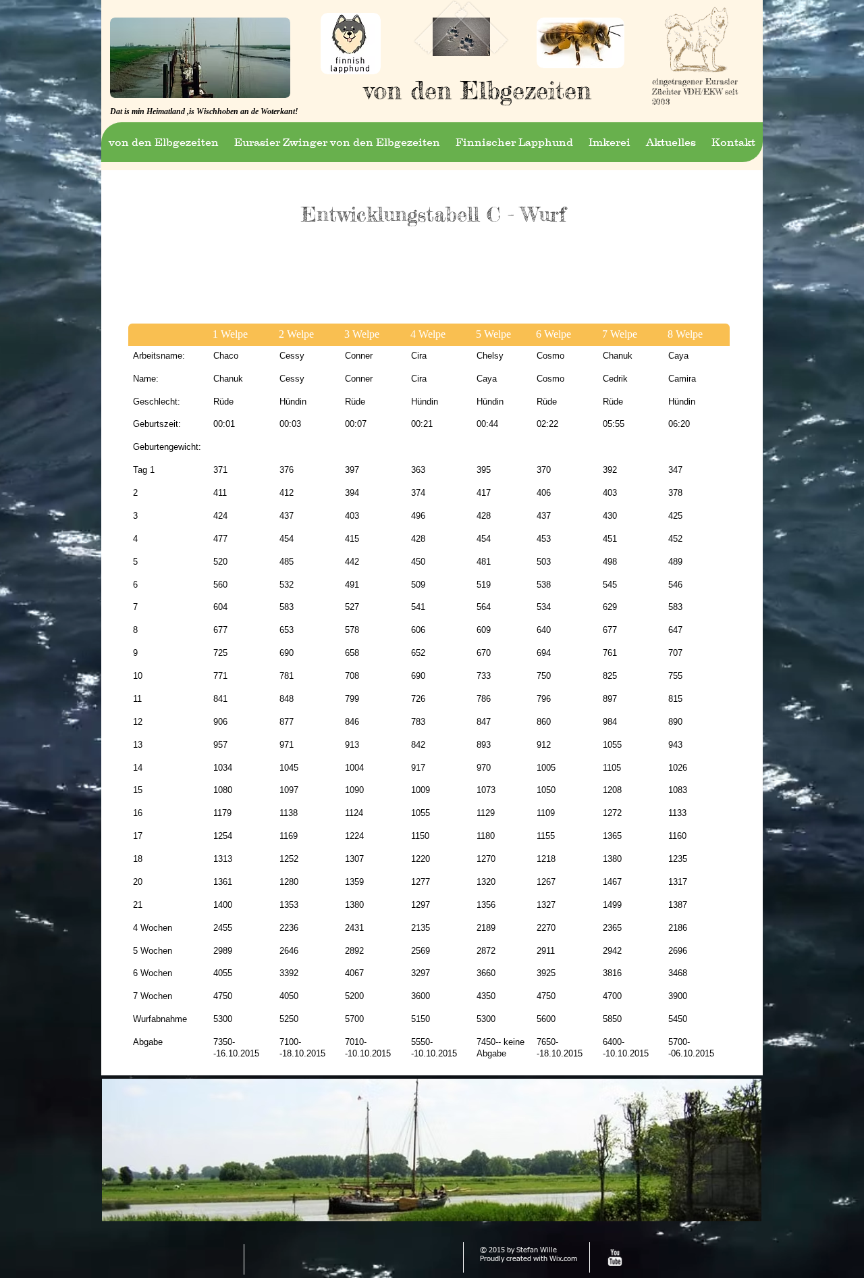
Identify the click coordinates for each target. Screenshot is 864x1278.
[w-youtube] (614, 1257)
